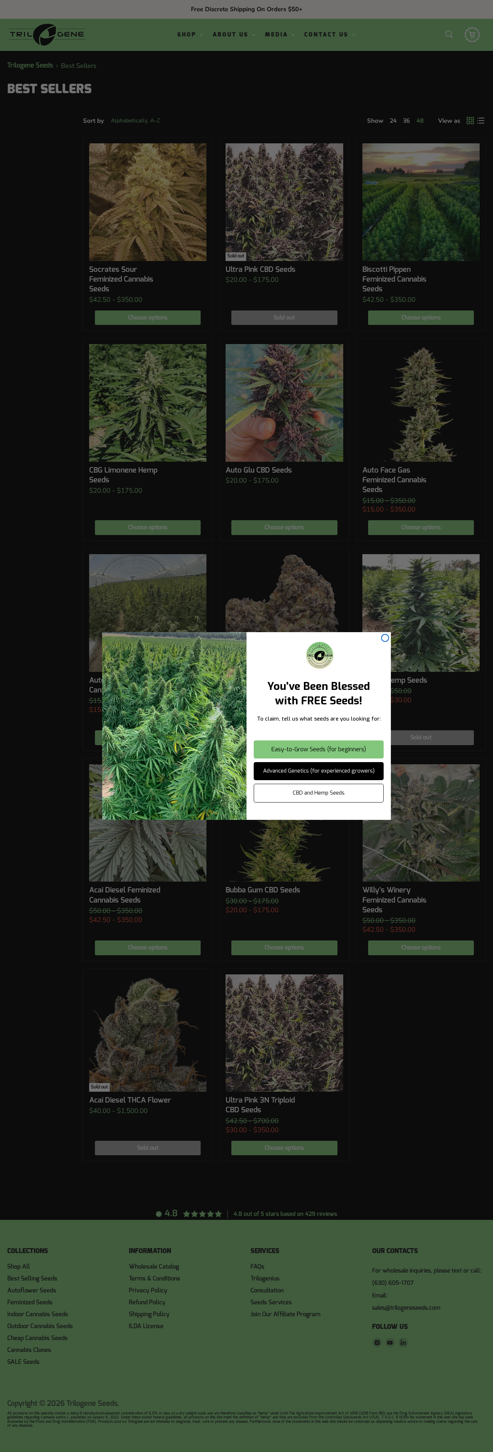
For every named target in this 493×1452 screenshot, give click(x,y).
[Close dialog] (385, 638)
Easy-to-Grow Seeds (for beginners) (318, 749)
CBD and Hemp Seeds (319, 792)
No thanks (318, 813)
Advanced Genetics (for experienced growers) (319, 770)
